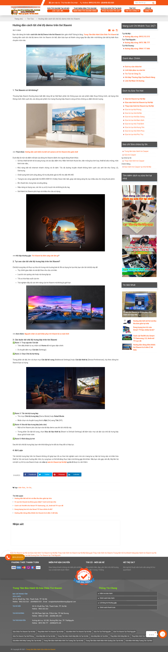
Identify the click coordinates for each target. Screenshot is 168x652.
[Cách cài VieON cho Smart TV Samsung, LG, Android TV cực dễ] (127, 337)
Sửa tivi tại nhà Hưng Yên (134, 127)
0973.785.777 (43, 623)
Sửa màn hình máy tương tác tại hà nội (27, 640)
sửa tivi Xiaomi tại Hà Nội (57, 462)
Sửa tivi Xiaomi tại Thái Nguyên (124, 631)
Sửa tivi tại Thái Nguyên (102, 631)
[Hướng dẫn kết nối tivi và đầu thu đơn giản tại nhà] (127, 322)
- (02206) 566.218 (55, 616)
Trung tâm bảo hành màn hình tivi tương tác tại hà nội (63, 640)
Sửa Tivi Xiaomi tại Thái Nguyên (48, 555)
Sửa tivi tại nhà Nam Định (134, 120)
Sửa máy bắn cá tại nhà (99, 636)
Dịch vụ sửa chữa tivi (133, 67)
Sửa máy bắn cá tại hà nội (45, 636)
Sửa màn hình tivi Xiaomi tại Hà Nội (139, 102)
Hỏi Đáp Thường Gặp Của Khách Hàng (140, 77)
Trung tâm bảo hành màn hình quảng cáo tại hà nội (104, 640)
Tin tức (132, 9)
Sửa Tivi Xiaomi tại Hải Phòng (23, 636)
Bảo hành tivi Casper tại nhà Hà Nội (137, 167)
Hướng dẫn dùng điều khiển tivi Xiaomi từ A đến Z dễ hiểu (36, 513)
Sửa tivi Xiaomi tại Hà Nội (135, 99)
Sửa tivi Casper (130, 155)
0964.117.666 (43, 616)
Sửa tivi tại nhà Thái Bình (134, 124)
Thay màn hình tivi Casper (134, 161)
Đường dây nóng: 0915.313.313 (137, 37)
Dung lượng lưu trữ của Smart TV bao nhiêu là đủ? (34, 509)
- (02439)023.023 (36, 602)
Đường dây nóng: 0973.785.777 (137, 43)
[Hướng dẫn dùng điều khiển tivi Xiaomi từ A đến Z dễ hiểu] (127, 346)
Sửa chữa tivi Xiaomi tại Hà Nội (24, 631)
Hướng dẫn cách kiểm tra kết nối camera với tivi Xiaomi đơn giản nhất (51, 152)
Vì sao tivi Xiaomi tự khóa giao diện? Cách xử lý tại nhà (35, 502)
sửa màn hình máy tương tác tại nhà (139, 640)
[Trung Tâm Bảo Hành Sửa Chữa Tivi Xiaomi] (25, 7)
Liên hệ (148, 9)
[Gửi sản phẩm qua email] (109, 30)
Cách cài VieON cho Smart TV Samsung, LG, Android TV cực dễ (39, 506)
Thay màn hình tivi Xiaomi (85, 9)
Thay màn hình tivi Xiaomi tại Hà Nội (139, 106)
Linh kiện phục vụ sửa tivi (135, 70)
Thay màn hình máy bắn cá (119, 636)
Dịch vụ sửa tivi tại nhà (111, 9)
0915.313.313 (24, 602)
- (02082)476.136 (55, 623)
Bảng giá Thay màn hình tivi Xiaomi (99, 553)
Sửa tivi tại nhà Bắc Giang (135, 117)
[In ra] (113, 30)
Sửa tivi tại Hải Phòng (133, 110)
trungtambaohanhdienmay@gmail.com (62, 602)
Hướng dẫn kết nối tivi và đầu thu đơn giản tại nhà (33, 498)
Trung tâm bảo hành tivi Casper (136, 151)
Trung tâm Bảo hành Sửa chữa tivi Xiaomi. (41, 649)
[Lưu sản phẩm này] (117, 30)
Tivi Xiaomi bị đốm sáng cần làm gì (45, 256)
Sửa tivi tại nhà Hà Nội (133, 113)
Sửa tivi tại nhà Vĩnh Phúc (135, 131)
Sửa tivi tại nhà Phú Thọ (134, 134)
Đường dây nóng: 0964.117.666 (137, 49)
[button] (105, 593)
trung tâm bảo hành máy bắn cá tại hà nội (73, 636)
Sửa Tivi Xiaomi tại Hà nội (20, 553)
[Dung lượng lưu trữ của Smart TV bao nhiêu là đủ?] (127, 329)
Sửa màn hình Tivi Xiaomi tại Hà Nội (43, 553)
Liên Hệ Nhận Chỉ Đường (134, 81)
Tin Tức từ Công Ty (133, 74)
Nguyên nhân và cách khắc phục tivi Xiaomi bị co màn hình (46, 334)
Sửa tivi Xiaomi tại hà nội (58, 9)
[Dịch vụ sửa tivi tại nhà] (139, 210)
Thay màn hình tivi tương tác (142, 636)
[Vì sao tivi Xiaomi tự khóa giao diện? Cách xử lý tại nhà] (139, 304)
